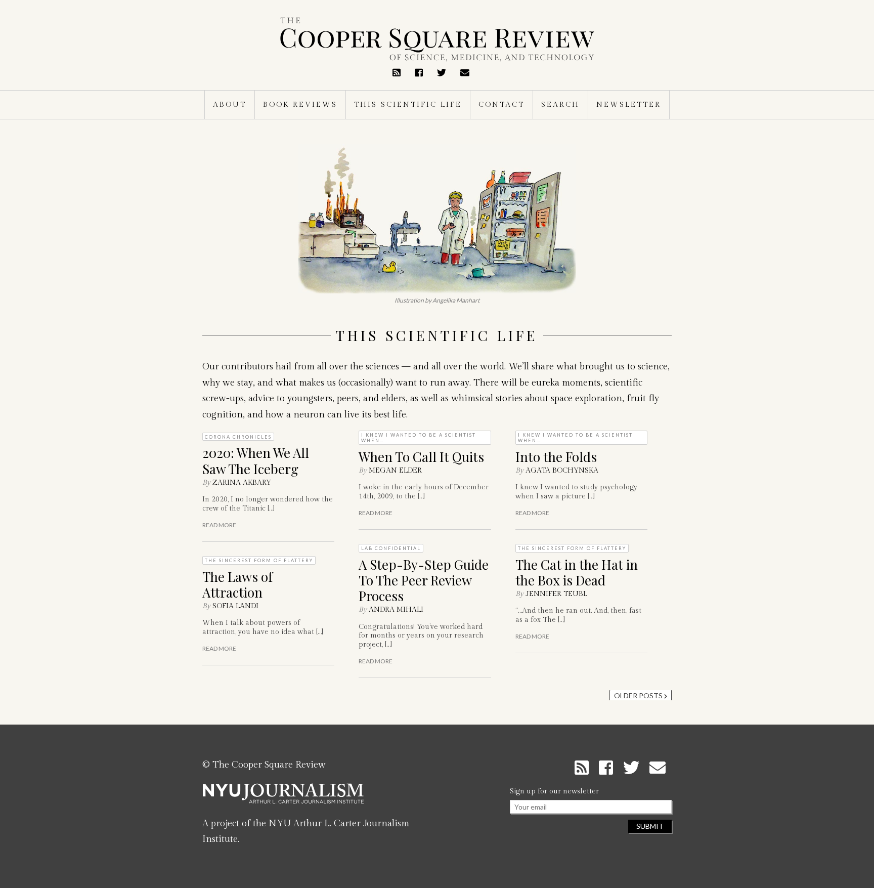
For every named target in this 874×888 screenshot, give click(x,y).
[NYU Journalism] (283, 797)
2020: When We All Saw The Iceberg (255, 460)
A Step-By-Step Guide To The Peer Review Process (424, 580)
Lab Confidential (391, 548)
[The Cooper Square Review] (437, 39)
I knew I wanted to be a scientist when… (418, 437)
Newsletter (628, 105)
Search (560, 105)
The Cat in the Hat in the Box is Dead (576, 572)
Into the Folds (556, 457)
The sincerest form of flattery (259, 560)
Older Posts (639, 695)
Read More (219, 525)
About (229, 105)
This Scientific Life (408, 105)
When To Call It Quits (421, 457)
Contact (501, 105)
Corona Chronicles (238, 437)
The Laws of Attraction (237, 584)
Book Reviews (300, 105)
